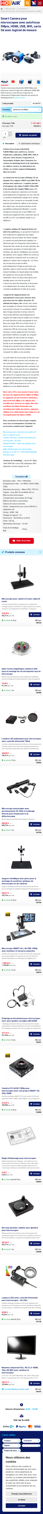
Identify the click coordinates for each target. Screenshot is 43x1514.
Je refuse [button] (21, 1500)
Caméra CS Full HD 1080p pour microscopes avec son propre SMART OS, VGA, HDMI (21, 1090)
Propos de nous (10, 1450)
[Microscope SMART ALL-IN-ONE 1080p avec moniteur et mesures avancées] (21, 927)
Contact (7, 1441)
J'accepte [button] (21, 1506)
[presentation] (3, 56)
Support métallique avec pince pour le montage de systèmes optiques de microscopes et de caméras (19, 881)
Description (9, 143)
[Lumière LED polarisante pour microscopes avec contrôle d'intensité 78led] (21, 717)
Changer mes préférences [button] (21, 1494)
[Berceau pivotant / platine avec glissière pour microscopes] (21, 1206)
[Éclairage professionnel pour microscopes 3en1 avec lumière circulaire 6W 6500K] (21, 997)
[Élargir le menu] (40, 3)
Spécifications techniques (30, 143)
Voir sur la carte (21, 1420)
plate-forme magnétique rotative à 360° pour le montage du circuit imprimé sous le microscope (21, 671)
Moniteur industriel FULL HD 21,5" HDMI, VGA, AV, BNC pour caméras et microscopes (20, 1370)
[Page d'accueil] (11, 3)
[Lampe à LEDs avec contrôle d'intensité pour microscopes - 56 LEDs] (21, 1276)
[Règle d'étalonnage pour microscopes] (21, 1137)
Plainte (7, 1445)
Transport (28, 1441)
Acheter (36, 615)
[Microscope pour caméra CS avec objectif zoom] (21, 578)
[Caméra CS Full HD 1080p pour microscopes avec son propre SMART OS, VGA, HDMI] (21, 1067)
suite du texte (19, 98)
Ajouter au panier (29, 135)
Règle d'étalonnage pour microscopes (17, 449)
